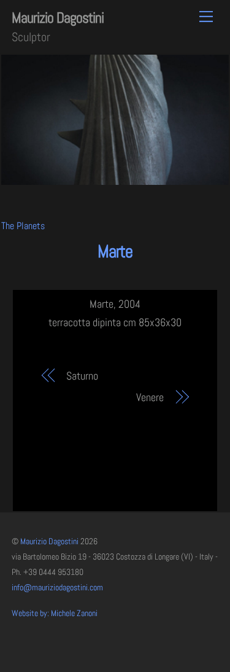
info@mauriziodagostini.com (57, 587)
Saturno (82, 376)
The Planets (23, 225)
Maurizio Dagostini (49, 541)
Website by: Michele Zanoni (55, 613)
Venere (149, 397)
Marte (115, 251)
